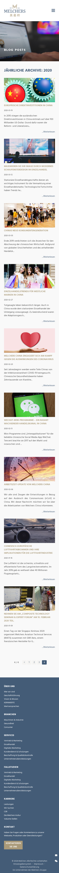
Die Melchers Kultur (12, 815)
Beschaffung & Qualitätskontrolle (18, 755)
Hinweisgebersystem (22, 864)
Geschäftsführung (12, 695)
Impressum (38, 864)
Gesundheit (9, 723)
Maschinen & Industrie (13, 720)
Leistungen (9, 804)
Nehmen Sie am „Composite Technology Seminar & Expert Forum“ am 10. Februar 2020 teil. (27, 617)
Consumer (8, 727)
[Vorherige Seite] (24, 662)
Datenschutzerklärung (29, 867)
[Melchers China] (14, 10)
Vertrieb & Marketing (13, 740)
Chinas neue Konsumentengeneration (26, 230)
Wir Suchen (9, 808)
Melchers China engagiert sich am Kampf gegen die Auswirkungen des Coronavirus (28, 357)
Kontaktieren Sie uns (13, 845)
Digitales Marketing (12, 748)
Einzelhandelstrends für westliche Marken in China (25, 293)
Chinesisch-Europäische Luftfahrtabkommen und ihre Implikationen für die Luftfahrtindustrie (28, 550)
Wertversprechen (11, 706)
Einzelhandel (9, 744)
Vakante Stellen (10, 818)
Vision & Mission (11, 699)
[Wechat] (56, 861)
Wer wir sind (9, 691)
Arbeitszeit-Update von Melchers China (27, 484)
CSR (5, 811)
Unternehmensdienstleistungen (17, 758)
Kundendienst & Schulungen (16, 751)
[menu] (53, 10)
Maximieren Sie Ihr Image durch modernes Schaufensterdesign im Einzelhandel (28, 168)
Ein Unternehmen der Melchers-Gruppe (29, 870)
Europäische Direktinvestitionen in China (28, 105)
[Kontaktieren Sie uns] (56, 855)
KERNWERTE (9, 702)
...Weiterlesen (48, 131)
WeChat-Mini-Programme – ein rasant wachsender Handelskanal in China (26, 422)
